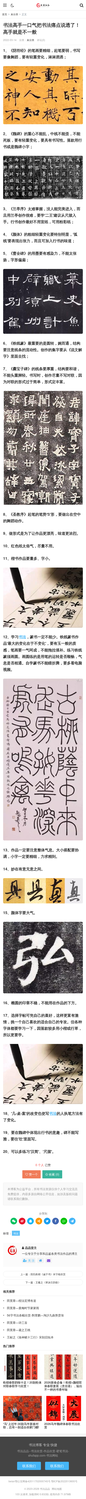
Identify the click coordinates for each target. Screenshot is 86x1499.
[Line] (64, 1221)
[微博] (22, 1221)
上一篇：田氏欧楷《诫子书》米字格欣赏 (43, 1274)
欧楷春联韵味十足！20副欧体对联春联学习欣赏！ (22, 1384)
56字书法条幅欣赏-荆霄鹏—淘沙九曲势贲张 (35, 1315)
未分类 (14, 14)
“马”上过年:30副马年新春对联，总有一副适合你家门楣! (21, 1425)
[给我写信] (49, 1260)
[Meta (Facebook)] (55, 1221)
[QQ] (30, 1221)
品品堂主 (31, 1248)
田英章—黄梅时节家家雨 (23, 1308)
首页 (4, 14)
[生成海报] (72, 1221)
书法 (22, 636)
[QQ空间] (38, 1221)
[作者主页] (40, 1260)
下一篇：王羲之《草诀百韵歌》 (43, 1282)
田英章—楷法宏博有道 (21, 1300)
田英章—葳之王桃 (18, 1330)
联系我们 (29, 1465)
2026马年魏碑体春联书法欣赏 (62, 1425)
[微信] (13, 1221)
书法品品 (43, 5)
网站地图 (57, 1488)
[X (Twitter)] (47, 1221)
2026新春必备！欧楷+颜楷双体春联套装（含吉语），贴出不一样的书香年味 (63, 1386)
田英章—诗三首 (17, 1322)
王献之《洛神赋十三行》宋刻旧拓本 (30, 1337)
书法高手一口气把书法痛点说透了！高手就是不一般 (41, 28)
